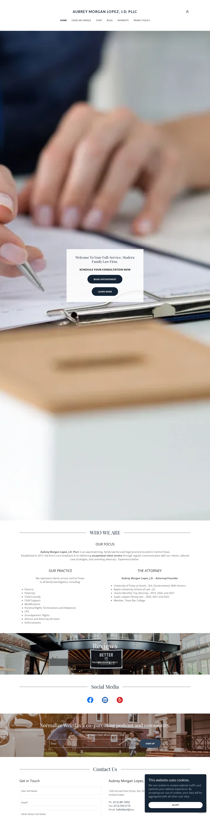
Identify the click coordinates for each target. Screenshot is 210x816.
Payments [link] (123, 20)
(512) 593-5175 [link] (122, 806)
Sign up (150, 743)
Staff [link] (99, 20)
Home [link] (63, 20)
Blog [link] (110, 20)
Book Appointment (105, 279)
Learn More (105, 291)
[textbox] (92, 743)
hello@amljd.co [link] (125, 809)
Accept (175, 805)
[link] (105, 12)
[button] (187, 12)
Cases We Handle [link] (81, 20)
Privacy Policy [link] (142, 20)
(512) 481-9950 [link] (121, 802)
